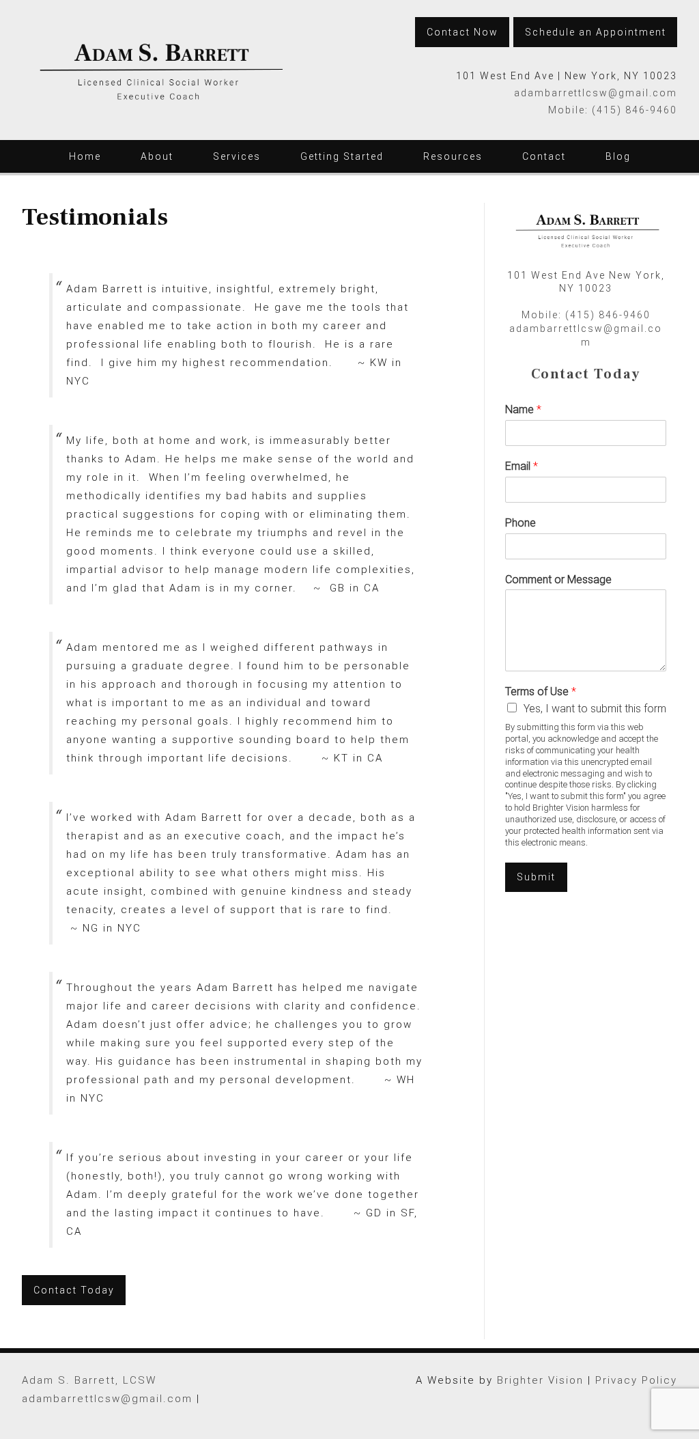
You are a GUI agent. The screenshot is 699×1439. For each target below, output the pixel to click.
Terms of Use (540, 691)
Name (523, 409)
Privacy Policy (636, 1380)
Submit (536, 876)
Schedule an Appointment (595, 32)
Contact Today (74, 1290)
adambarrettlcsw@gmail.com (595, 92)
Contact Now (462, 32)
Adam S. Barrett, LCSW (89, 1380)
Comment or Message (558, 579)
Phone (520, 522)
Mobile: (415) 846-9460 (612, 109)
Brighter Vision (540, 1380)
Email (521, 466)
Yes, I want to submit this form (595, 708)
